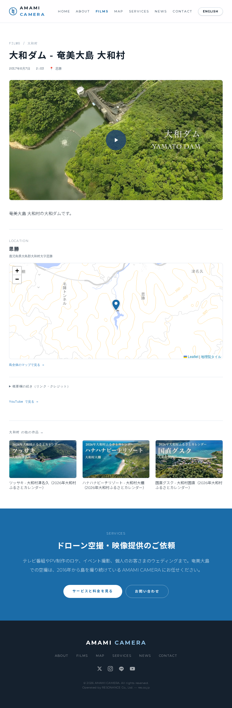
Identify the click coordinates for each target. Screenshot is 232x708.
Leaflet (192, 356)
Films (102, 11)
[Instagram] (110, 669)
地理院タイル (211, 356)
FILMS (15, 43)
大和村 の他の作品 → (26, 432)
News (161, 11)
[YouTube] (132, 669)
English (210, 11)
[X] (99, 669)
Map (118, 11)
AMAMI (116, 642)
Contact (182, 11)
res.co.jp (144, 687)
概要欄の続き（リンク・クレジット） (41, 386)
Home (64, 11)
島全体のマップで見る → (26, 364)
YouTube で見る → (23, 401)
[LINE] (121, 669)
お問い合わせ (147, 591)
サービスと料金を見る (92, 591)
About (83, 11)
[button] (116, 140)
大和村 (32, 43)
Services (139, 11)
